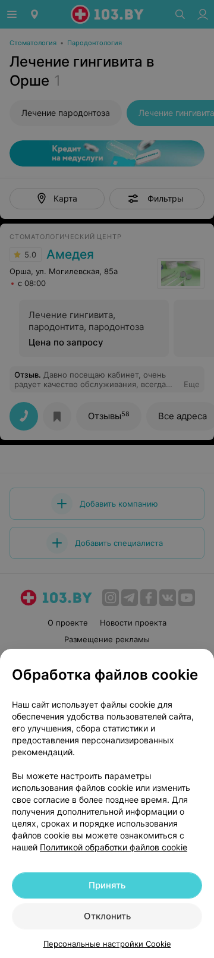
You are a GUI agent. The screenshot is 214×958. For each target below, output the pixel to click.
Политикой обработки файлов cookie (113, 847)
